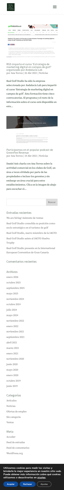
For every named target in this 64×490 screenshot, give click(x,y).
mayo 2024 (12, 315)
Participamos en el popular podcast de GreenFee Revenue (29, 151)
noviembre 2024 (15, 299)
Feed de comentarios (17, 447)
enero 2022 (12, 326)
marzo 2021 (12, 348)
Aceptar (11, 484)
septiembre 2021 (15, 337)
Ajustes (44, 484)
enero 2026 (12, 277)
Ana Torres (17, 73)
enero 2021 (12, 353)
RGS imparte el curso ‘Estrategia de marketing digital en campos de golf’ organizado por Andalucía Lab (29, 66)
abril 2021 (11, 342)
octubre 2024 (13, 304)
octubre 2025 (13, 282)
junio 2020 (12, 364)
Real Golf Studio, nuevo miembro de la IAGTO (31, 233)
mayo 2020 (12, 369)
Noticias (43, 73)
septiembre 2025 (15, 288)
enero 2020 (12, 375)
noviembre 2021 (15, 331)
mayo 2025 (12, 293)
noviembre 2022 (15, 320)
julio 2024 (11, 309)
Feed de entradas (15, 442)
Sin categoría (13, 417)
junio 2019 (12, 386)
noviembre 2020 (15, 358)
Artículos (11, 400)
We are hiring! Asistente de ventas (24, 218)
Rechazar (27, 484)
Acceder (10, 437)
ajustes (41, 477)
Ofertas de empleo (16, 411)
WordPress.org (14, 453)
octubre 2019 (13, 380)
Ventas (10, 422)
